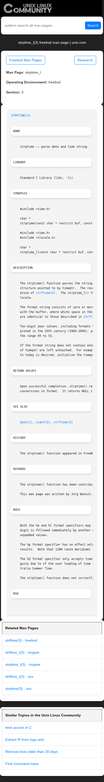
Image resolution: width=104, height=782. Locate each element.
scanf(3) (43, 422)
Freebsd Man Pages (25, 60)
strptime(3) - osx (18, 689)
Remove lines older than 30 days (31, 752)
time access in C (18, 727)
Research (85, 60)
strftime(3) (45, 293)
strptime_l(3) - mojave (22, 664)
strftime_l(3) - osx (19, 676)
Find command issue (22, 764)
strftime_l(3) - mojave (22, 652)
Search (93, 25)
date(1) (26, 422)
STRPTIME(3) (21, 115)
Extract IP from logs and (24, 740)
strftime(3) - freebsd (21, 640)
